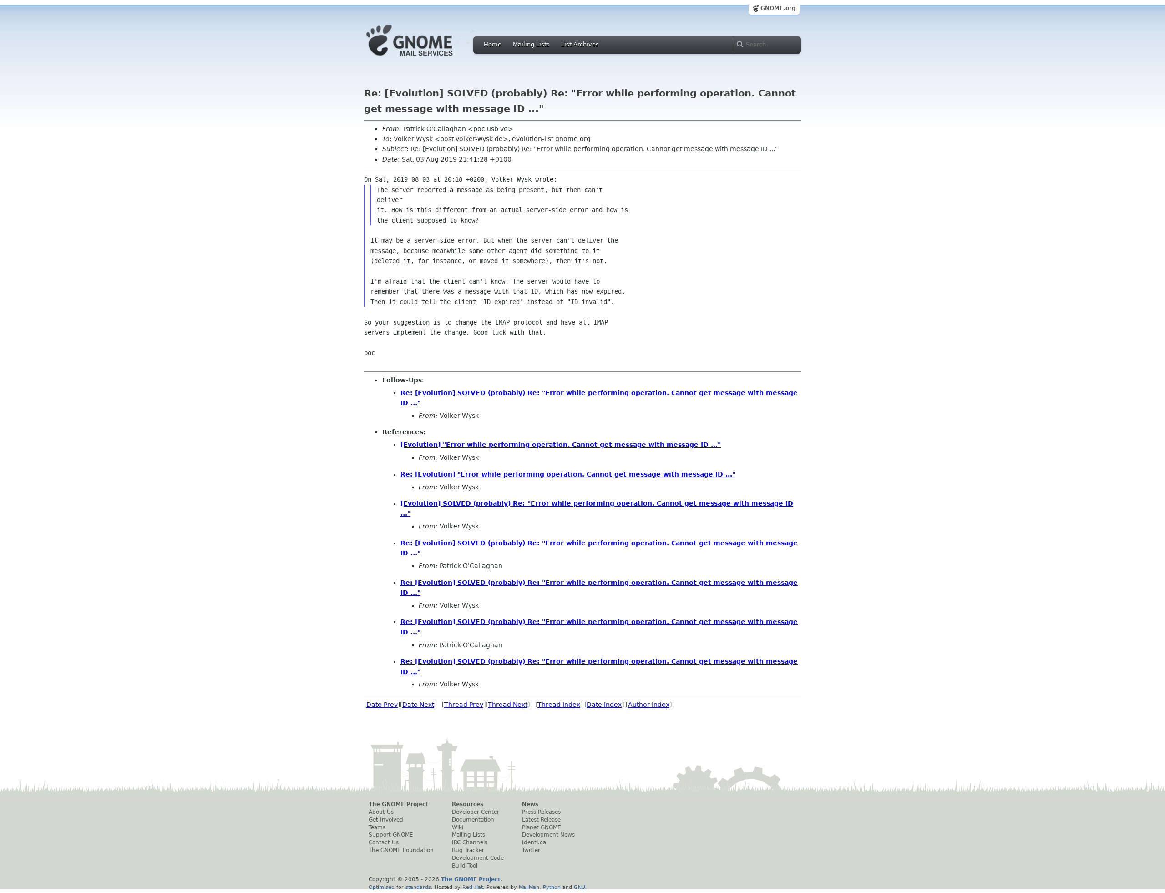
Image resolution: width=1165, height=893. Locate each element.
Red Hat (472, 887)
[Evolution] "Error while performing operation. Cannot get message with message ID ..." (560, 444)
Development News (548, 835)
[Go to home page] (423, 58)
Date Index (604, 704)
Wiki (457, 827)
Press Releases (541, 812)
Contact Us (384, 842)
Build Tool (464, 866)
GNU (579, 887)
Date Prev (382, 704)
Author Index (648, 704)
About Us (381, 812)
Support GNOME (391, 835)
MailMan (529, 887)
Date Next (418, 704)
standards (418, 887)
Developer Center (475, 812)
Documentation (473, 820)
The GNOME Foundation (401, 850)
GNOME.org (778, 8)
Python (552, 887)
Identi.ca (534, 842)
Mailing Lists (531, 44)
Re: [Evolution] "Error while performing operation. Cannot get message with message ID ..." (567, 474)
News (530, 804)
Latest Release (541, 820)
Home (492, 44)
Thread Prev (463, 704)
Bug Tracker (468, 850)
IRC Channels (469, 842)
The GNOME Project (398, 804)
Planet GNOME (541, 827)
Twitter (531, 850)
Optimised (382, 887)
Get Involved (386, 820)
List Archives (580, 44)
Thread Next (507, 704)
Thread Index (558, 704)
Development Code (478, 858)
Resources (467, 804)
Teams (377, 827)
